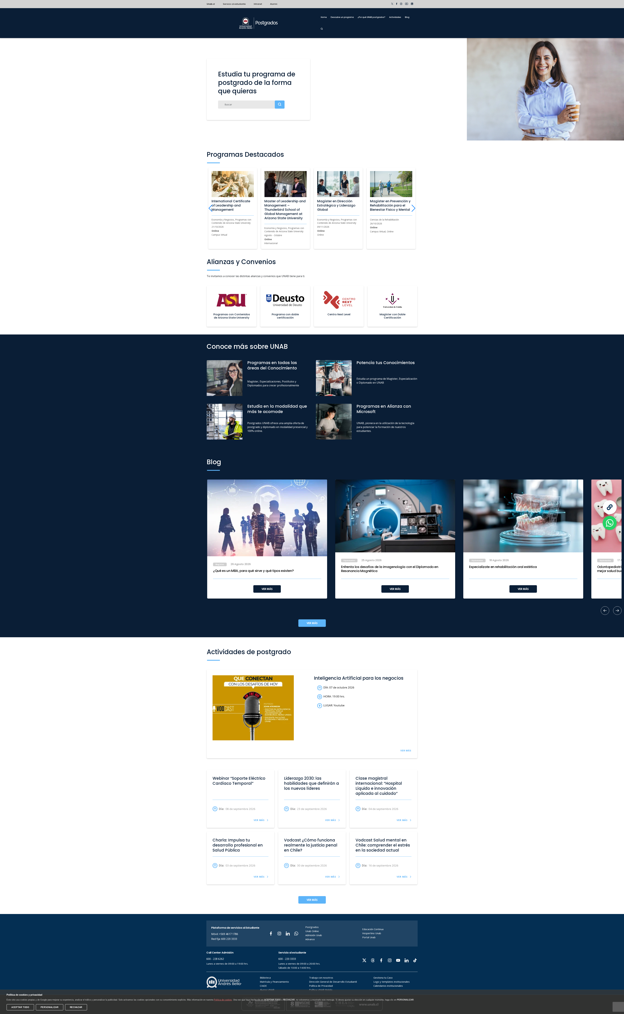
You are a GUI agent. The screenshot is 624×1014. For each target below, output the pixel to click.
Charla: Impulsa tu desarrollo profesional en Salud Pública (238, 845)
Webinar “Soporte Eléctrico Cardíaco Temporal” (239, 781)
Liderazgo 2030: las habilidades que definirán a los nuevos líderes (311, 783)
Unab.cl (211, 4)
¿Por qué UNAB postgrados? (371, 17)
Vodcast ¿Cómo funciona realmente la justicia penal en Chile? (310, 845)
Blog (407, 17)
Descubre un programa (342, 17)
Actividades (395, 17)
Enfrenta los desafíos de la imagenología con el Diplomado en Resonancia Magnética (389, 569)
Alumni (273, 4)
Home (324, 17)
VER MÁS (267, 589)
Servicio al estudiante (234, 4)
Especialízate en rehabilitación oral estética (503, 567)
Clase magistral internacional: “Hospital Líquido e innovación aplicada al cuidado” (379, 786)
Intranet (258, 4)
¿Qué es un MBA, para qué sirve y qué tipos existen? (253, 571)
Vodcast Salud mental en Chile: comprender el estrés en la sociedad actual (383, 845)
